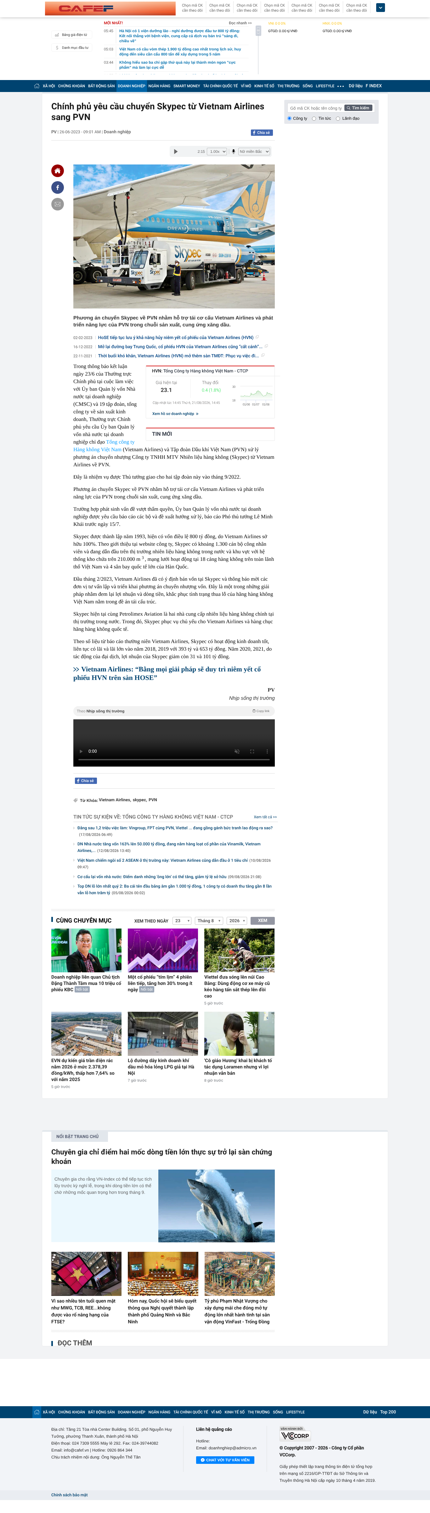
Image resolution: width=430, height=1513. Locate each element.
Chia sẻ (263, 132)
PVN (153, 800)
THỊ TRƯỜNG (288, 86)
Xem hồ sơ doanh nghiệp (173, 413)
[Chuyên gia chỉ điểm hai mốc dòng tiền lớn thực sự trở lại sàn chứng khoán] (216, 1206)
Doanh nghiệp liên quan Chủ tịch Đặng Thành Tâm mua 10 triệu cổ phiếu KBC (86, 983)
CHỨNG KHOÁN (71, 86)
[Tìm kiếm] (358, 108)
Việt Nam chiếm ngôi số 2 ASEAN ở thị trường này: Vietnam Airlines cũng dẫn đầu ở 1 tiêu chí (174, 863)
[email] (57, 204)
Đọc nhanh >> (240, 23)
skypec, (140, 800)
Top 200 (388, 1412)
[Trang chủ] (37, 85)
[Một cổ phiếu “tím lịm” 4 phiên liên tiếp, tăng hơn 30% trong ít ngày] (163, 950)
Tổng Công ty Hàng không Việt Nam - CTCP (177, 817)
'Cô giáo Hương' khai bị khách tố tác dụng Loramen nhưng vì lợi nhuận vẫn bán (238, 1067)
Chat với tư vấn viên (228, 1460)
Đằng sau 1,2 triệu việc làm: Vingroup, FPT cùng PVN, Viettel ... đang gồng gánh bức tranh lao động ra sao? (175, 831)
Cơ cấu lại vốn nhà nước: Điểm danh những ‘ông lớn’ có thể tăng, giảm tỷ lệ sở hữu (169, 877)
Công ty (300, 118)
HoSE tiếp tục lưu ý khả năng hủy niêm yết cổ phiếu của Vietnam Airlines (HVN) (176, 337)
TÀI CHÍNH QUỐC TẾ (220, 86)
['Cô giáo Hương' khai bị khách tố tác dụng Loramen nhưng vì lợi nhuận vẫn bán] (239, 1034)
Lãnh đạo (350, 118)
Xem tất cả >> (265, 817)
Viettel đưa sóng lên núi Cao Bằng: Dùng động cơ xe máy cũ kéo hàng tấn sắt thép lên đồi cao (237, 986)
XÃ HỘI (49, 86)
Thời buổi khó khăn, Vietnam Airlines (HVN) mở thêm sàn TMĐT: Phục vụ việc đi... (178, 356)
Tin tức (325, 118)
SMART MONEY (186, 86)
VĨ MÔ (246, 86)
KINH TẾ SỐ (264, 86)
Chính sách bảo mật (69, 1495)
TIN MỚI (162, 434)
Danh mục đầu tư (75, 48)
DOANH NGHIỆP (131, 86)
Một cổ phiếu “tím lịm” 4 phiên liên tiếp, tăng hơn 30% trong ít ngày (160, 983)
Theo (173, 711)
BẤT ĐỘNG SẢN (101, 86)
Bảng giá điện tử (74, 35)
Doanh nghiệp (117, 132)
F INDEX (374, 86)
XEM (262, 920)
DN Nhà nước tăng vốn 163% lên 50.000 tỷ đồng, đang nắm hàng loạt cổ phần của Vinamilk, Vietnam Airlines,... (169, 847)
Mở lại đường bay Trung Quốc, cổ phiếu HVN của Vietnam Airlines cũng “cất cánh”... (180, 346)
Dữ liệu (356, 86)
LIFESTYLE (325, 86)
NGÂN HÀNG (160, 86)
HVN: (200, 371)
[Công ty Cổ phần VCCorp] (329, 1433)
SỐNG (308, 86)
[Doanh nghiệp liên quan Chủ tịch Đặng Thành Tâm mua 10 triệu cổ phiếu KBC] (86, 950)
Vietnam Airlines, (115, 800)
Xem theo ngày (151, 921)
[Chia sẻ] (57, 187)
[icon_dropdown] (380, 7)
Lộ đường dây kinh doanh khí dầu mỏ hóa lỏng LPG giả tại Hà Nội (161, 1067)
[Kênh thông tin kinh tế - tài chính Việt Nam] (110, 8)
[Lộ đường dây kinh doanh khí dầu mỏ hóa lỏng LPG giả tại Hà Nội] (163, 1034)
